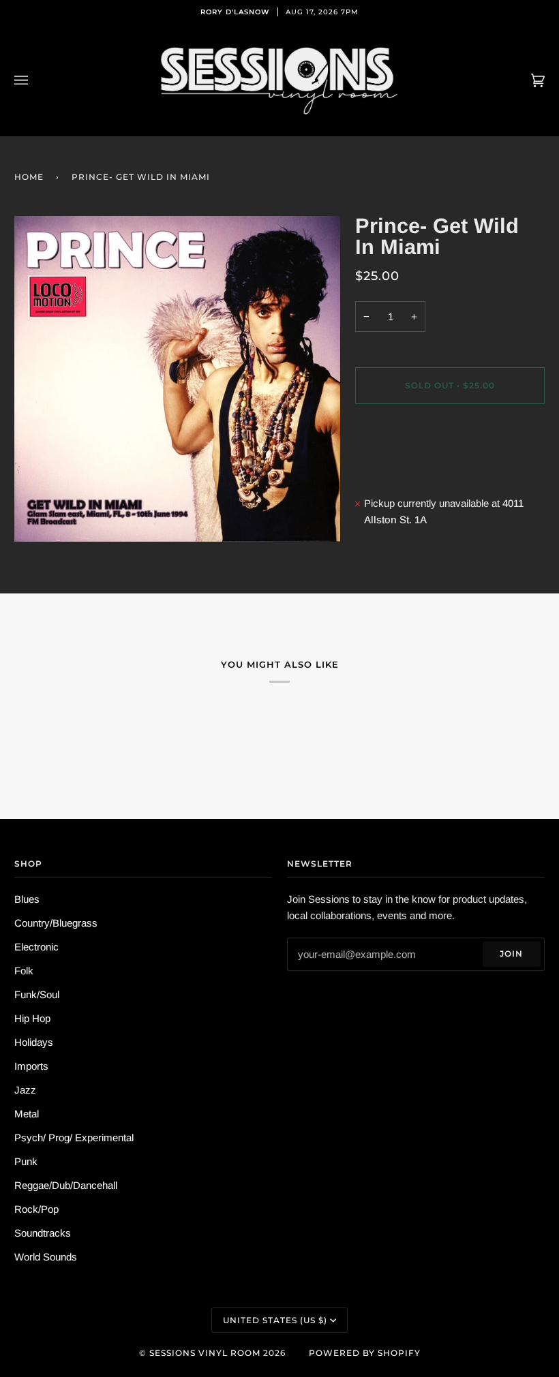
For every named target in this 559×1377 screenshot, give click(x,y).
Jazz (25, 1090)
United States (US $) (275, 1320)
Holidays (33, 1042)
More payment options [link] (405, 469)
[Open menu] (34, 80)
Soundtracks (42, 1233)
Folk (23, 970)
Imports (31, 1066)
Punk (25, 1161)
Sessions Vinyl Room (204, 1353)
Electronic (36, 947)
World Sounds (45, 1257)
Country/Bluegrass (55, 923)
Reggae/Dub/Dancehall (65, 1185)
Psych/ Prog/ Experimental (74, 1137)
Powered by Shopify (365, 1353)
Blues (27, 899)
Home (29, 177)
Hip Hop (32, 1018)
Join (511, 953)
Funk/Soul (36, 994)
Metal (26, 1113)
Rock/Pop (36, 1209)
